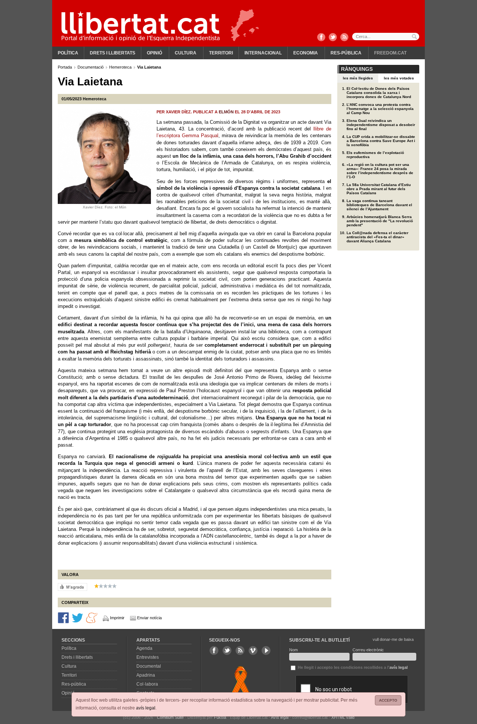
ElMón (226, 112)
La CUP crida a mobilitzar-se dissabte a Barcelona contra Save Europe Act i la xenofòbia (381, 141)
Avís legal (279, 717)
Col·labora (147, 684)
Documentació (91, 67)
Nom (293, 650)
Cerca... (385, 36)
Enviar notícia (149, 618)
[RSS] (344, 38)
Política (68, 53)
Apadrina (145, 675)
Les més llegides (358, 78)
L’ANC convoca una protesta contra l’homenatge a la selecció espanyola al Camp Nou (380, 109)
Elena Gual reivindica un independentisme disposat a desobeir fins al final (381, 125)
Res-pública (346, 53)
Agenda (144, 648)
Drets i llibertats (112, 53)
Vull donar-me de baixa (393, 639)
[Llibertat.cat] (140, 26)
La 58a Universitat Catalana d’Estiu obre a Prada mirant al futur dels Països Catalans (379, 189)
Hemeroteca (121, 67)
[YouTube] (266, 650)
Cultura (185, 53)
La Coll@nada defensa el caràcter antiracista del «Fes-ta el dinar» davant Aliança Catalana (377, 237)
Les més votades (399, 78)
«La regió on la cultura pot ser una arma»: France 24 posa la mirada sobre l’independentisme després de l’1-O (380, 171)
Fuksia (220, 717)
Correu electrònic (368, 650)
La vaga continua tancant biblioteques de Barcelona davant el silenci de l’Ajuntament (379, 205)
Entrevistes (147, 657)
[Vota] (72, 586)
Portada (65, 67)
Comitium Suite (170, 717)
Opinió (154, 53)
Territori (221, 53)
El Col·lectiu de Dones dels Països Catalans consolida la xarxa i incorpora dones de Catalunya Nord (379, 92)
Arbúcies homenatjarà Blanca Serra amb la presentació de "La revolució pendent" (380, 221)
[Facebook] (321, 38)
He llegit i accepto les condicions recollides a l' (352, 667)
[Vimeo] (253, 650)
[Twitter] (333, 38)
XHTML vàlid (342, 717)
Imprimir (117, 618)
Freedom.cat (390, 53)
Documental (148, 666)
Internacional (263, 53)
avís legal (145, 708)
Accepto (388, 700)
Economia (305, 53)
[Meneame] (91, 617)
